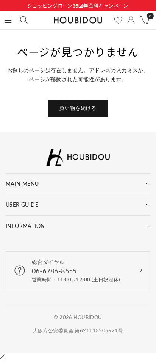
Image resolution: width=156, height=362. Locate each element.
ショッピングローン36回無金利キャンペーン (78, 5)
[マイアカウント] (131, 20)
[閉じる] (2, 357)
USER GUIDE (22, 204)
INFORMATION (25, 226)
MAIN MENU (22, 183)
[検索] (24, 20)
